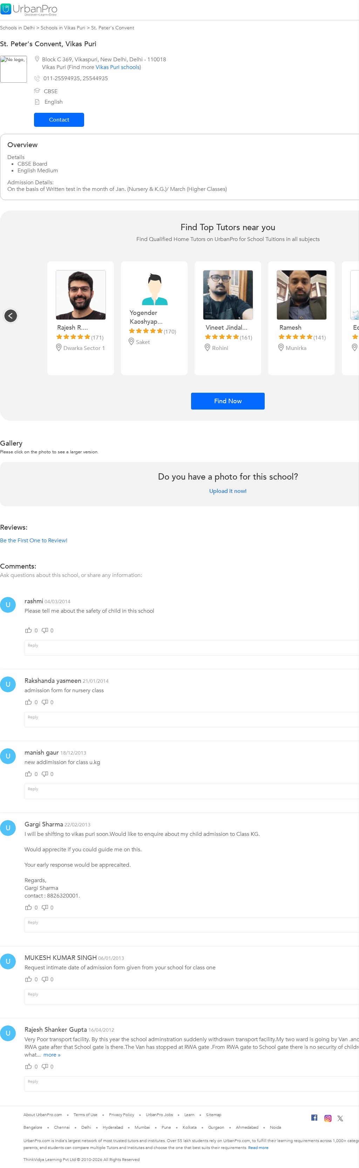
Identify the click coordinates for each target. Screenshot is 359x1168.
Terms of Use (85, 1115)
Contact (59, 120)
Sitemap (213, 1115)
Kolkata (189, 1127)
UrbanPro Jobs (159, 1115)
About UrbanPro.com (42, 1115)
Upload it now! (227, 491)
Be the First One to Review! (33, 540)
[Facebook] (314, 1120)
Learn (189, 1115)
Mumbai (142, 1127)
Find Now (228, 401)
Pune (166, 1127)
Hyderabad (113, 1127)
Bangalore (32, 1127)
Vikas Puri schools (118, 67)
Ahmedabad (247, 1127)
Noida (275, 1127)
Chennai (61, 1127)
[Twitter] (340, 1120)
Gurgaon (216, 1127)
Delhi (86, 1127)
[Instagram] (328, 1121)
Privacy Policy (121, 1115)
